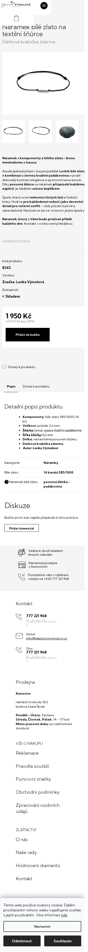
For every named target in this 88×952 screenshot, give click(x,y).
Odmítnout (22, 941)
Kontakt (24, 878)
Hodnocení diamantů (38, 865)
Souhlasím (63, 941)
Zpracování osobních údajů (38, 808)
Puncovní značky (33, 779)
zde (64, 915)
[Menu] (44, 5)
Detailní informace (16, 241)
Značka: (23, 282)
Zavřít (27, 362)
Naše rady (26, 852)
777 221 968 (36, 616)
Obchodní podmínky (37, 792)
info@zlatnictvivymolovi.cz (46, 638)
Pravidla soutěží (32, 766)
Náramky (51, 463)
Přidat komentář (21, 528)
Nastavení (42, 926)
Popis (11, 386)
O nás (22, 839)
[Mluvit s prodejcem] (18, 367)
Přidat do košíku (28, 334)
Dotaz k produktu (36, 386)
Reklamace (27, 753)
